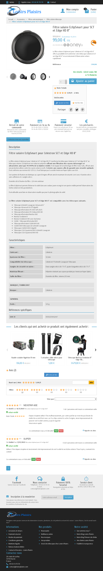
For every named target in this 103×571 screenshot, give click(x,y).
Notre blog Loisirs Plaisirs (85, 534)
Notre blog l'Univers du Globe (87, 537)
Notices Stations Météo (16, 547)
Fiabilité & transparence (85, 544)
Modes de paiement (15, 537)
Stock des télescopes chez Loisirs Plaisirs (54, 544)
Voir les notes (59, 97)
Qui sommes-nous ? (83, 531)
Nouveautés (45, 531)
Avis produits (45, 540)
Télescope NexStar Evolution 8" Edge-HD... (80, 358)
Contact (53, 2)
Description (14, 147)
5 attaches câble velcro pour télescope (51, 358)
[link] (71, 109)
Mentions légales (14, 544)
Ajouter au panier (85, 81)
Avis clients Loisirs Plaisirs (85, 540)
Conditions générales (16, 540)
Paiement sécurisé (15, 534)
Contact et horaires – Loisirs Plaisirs (21, 550)
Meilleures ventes (47, 534)
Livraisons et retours (15, 531)
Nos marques (45, 537)
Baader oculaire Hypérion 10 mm (23, 357)
